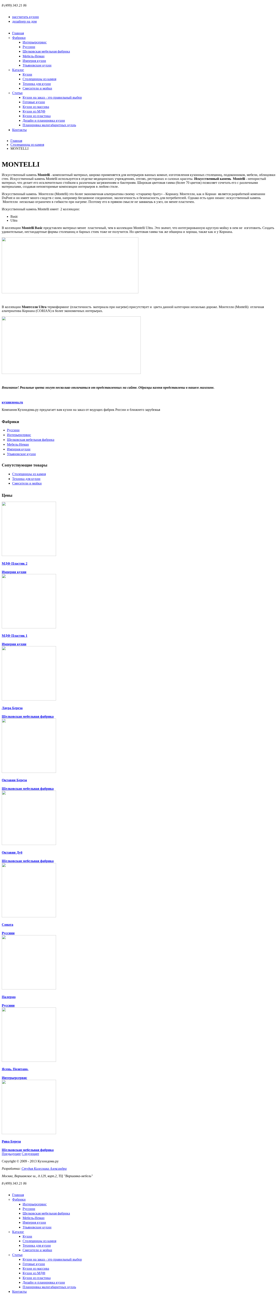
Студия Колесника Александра (44, 1168)
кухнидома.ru (12, 402)
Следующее (30, 1154)
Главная (16, 141)
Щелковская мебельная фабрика (30, 439)
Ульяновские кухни (21, 454)
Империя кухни (18, 449)
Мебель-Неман (18, 444)
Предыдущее (11, 1154)
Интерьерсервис (19, 435)
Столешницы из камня (27, 144)
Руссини (13, 430)
